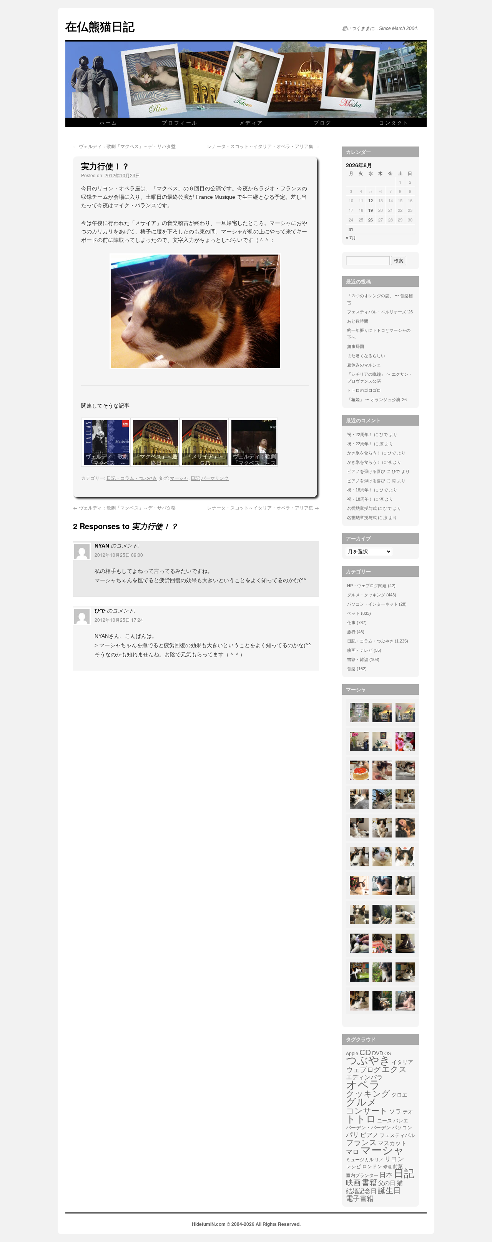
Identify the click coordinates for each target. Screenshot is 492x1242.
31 (351, 229)
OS (387, 1053)
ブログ (323, 122)
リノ (379, 1159)
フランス (361, 1142)
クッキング (368, 1093)
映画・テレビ (359, 650)
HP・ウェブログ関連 (367, 585)
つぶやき (368, 1060)
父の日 (387, 1183)
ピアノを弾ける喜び (366, 471)
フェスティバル (397, 1135)
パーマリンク (215, 477)
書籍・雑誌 (357, 659)
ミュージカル (360, 1159)
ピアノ (369, 1134)
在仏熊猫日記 (100, 26)
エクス (394, 1069)
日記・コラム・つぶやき (131, 477)
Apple (352, 1053)
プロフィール (180, 122)
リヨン (394, 1159)
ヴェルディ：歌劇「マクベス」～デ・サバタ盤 (124, 146)
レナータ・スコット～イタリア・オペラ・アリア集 (263, 146)
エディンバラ (364, 1077)
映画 (353, 1182)
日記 (195, 477)
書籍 (369, 1182)
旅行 (351, 631)
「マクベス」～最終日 (156, 459)
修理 (387, 1166)
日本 (385, 1175)
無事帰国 (355, 346)
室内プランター (362, 1175)
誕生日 (389, 1190)
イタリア (402, 1062)
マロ (352, 1152)
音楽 (351, 668)
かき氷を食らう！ (364, 453)
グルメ (361, 1102)
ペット (353, 613)
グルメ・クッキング (366, 595)
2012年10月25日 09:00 (119, 554)
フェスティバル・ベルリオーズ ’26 (380, 312)
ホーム (109, 122)
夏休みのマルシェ (364, 365)
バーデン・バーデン (368, 1127)
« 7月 (351, 237)
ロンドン (372, 1166)
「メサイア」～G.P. (205, 459)
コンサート (367, 1110)
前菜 (398, 1166)
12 (370, 200)
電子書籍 (360, 1198)
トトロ (361, 1118)
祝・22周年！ (360, 434)
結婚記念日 (361, 1191)
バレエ (400, 1121)
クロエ (399, 1095)
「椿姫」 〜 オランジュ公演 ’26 (377, 399)
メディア (251, 122)
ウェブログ (363, 1069)
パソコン (402, 1127)
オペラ (363, 1084)
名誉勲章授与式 (362, 508)
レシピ (353, 1166)
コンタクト (394, 122)
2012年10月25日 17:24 (119, 619)
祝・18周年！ (360, 490)
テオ (407, 1112)
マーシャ (179, 477)
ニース (384, 1121)
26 (370, 220)
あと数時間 (357, 321)
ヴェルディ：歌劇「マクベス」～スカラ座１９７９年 (254, 463)
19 (370, 210)
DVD (377, 1053)
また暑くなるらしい (366, 355)
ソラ (395, 1111)
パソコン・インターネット (372, 604)
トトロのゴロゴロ (364, 390)
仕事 (351, 622)
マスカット (392, 1143)
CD (365, 1052)
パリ (352, 1135)
